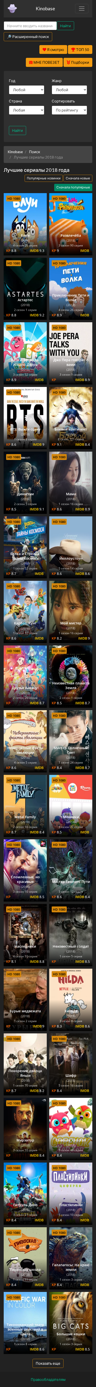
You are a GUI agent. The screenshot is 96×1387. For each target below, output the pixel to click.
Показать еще (48, 1363)
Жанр (57, 80)
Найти (65, 26)
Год (12, 80)
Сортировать (63, 101)
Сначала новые (78, 178)
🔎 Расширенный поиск (28, 36)
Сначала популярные (73, 187)
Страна (15, 101)
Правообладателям (48, 1379)
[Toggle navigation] (81, 8)
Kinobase (45, 8)
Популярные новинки (44, 178)
